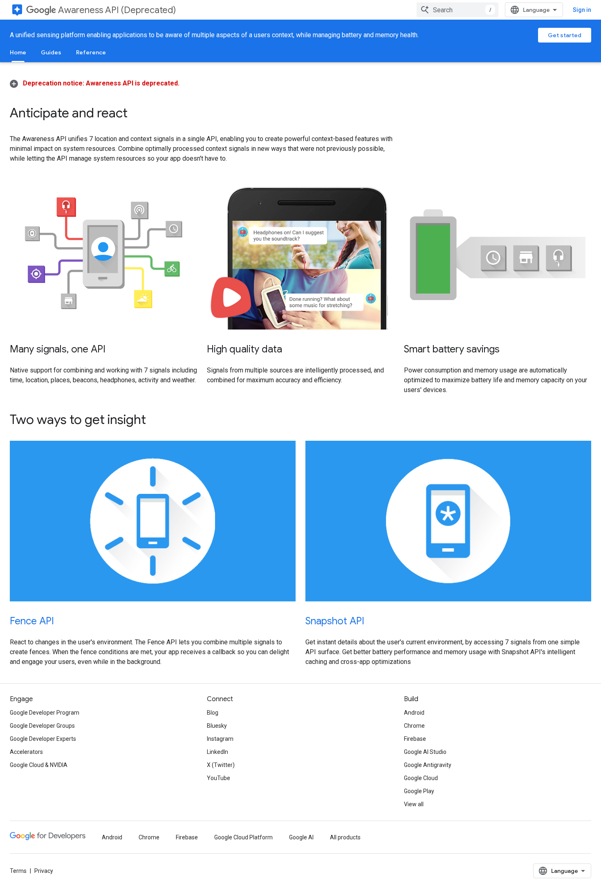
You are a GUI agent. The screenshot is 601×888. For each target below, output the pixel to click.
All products (345, 837)
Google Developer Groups (42, 725)
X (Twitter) (221, 765)
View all (414, 804)
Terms (18, 871)
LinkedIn (217, 752)
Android (414, 712)
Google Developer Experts (43, 739)
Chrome (414, 725)
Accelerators (26, 752)
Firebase (415, 739)
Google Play (419, 791)
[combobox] (457, 9)
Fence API (32, 621)
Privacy (43, 871)
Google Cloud (421, 778)
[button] (94, 83)
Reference (91, 52)
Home (18, 52)
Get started (564, 35)
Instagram (220, 739)
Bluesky (217, 725)
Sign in (582, 10)
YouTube (218, 778)
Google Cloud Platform (243, 837)
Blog (212, 712)
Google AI (301, 837)
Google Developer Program (44, 712)
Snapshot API (334, 621)
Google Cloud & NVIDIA (38, 765)
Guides (51, 52)
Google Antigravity (427, 765)
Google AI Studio (425, 752)
